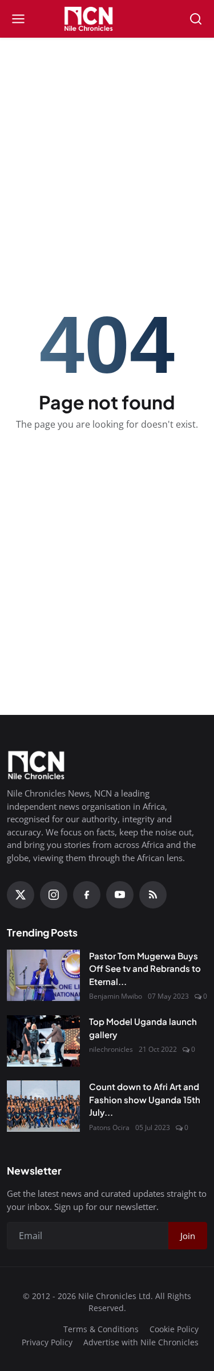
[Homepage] (106, 19)
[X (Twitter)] (20, 894)
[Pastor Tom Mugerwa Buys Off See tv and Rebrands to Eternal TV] (43, 975)
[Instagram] (53, 894)
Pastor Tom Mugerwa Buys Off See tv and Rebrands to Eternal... (145, 968)
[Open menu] (18, 19)
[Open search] (195, 19)
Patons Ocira (109, 1127)
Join (187, 1235)
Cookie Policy (174, 1329)
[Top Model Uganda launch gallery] (43, 1041)
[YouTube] (120, 894)
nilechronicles (111, 1049)
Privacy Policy (47, 1342)
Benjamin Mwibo (115, 996)
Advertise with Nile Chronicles (141, 1342)
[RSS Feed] (153, 894)
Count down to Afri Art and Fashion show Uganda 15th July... (144, 1099)
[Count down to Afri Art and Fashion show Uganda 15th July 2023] (43, 1106)
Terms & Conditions (101, 1329)
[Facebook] (86, 894)
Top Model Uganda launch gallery (143, 1028)
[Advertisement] (107, 120)
